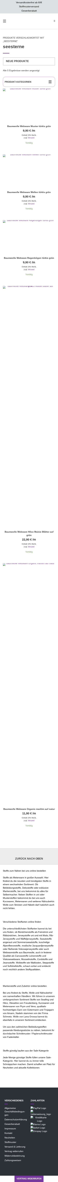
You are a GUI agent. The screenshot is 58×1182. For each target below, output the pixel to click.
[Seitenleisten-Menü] (50, 82)
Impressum (10, 1128)
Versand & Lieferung (15, 1146)
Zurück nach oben (29, 858)
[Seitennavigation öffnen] (5, 21)
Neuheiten (10, 1137)
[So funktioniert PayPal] (38, 1108)
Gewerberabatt (12, 1124)
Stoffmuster (10, 1142)
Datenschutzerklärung (16, 1119)
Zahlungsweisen (13, 1160)
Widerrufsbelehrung (15, 1155)
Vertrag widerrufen (14, 1151)
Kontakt (8, 1133)
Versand (31, 138)
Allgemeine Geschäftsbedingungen (15, 1111)
